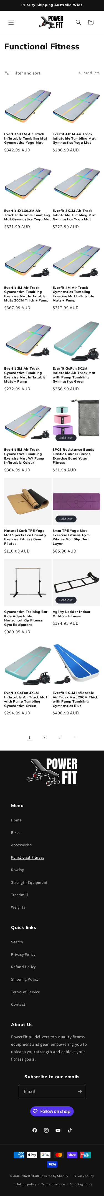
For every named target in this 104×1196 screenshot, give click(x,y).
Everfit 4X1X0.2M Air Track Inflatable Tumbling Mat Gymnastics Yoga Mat (27, 215)
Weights (18, 907)
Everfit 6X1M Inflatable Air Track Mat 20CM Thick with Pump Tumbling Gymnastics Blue (75, 699)
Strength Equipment (29, 882)
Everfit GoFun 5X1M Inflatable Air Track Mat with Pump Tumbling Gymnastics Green (74, 374)
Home (16, 820)
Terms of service (53, 1184)
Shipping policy (81, 1184)
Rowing (17, 869)
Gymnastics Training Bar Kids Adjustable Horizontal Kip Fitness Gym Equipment (26, 618)
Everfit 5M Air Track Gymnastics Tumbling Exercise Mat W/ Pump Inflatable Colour (24, 455)
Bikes (16, 832)
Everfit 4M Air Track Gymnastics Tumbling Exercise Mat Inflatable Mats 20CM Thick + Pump (26, 294)
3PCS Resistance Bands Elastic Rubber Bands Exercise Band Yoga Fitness (74, 455)
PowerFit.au (30, 1176)
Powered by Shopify (54, 1176)
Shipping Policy (25, 979)
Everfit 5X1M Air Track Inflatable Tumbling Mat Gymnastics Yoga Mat (25, 138)
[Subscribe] (79, 1091)
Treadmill (19, 894)
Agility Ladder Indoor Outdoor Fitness (72, 614)
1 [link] (30, 737)
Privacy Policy (23, 954)
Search (17, 941)
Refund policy (26, 1184)
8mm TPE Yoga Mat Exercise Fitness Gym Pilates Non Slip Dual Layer (71, 537)
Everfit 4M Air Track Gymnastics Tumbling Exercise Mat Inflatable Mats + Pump (73, 294)
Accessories (21, 844)
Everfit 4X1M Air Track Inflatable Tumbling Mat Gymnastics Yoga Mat (74, 138)
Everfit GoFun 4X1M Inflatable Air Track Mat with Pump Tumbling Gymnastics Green (25, 699)
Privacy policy (83, 1176)
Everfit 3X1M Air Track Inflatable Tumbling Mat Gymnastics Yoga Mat (74, 215)
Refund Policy (23, 966)
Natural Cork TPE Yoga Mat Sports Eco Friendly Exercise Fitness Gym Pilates (25, 537)
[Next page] (75, 737)
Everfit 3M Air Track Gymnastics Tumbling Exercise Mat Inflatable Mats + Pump (25, 374)
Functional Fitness (27, 857)
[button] (11, 22)
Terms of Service (25, 991)
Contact (18, 1004)
